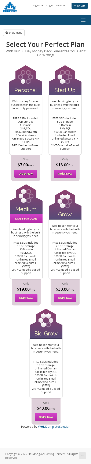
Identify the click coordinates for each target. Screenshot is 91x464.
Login (49, 5)
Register (60, 5)
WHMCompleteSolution (54, 427)
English (37, 5)
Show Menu (15, 32)
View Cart (79, 5)
